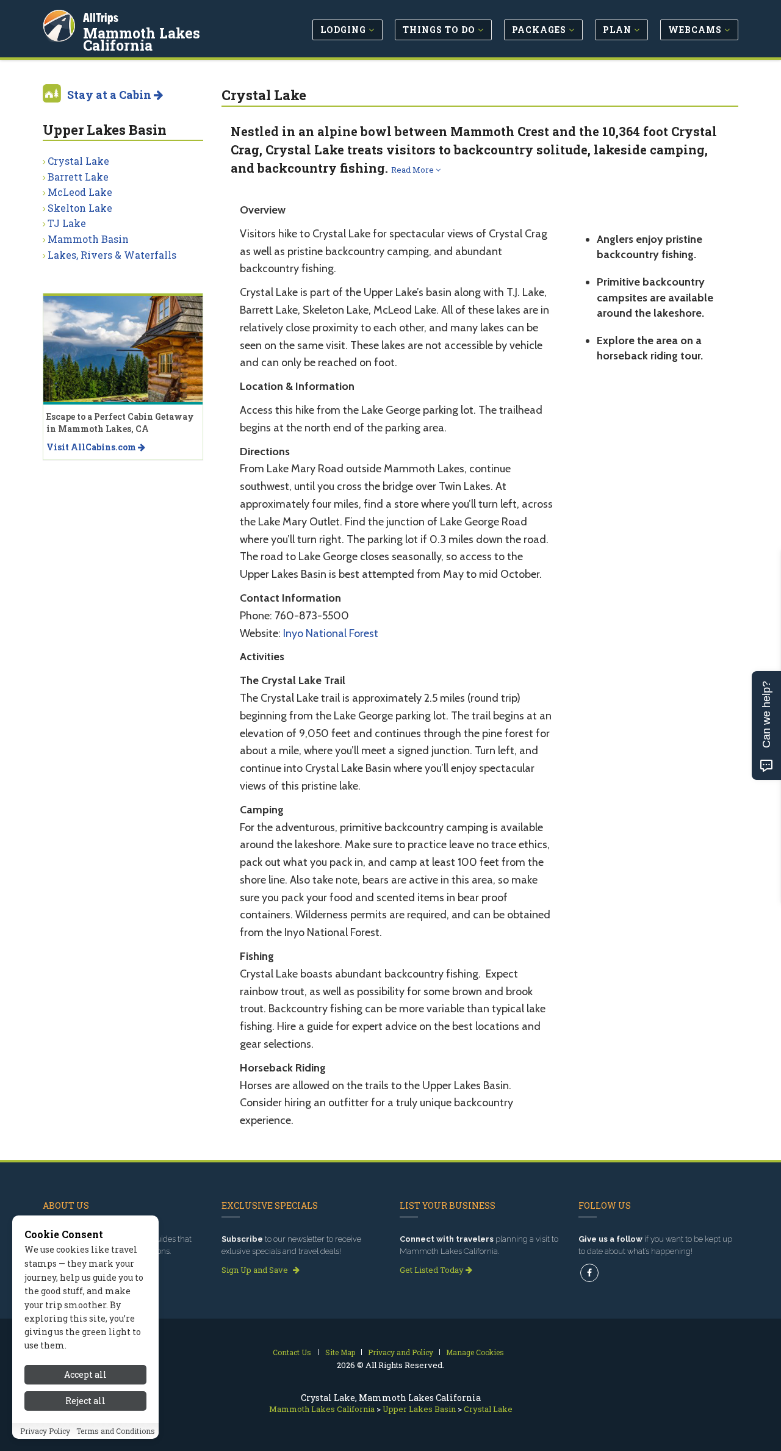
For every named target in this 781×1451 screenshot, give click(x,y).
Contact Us (292, 1352)
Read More (413, 169)
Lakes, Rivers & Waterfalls (112, 254)
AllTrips (100, 17)
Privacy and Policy (400, 1352)
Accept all (85, 1374)
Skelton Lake (80, 207)
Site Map (340, 1352)
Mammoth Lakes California (141, 39)
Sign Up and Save (255, 1269)
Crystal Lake (78, 160)
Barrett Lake (78, 176)
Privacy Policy (45, 1431)
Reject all (85, 1400)
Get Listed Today (433, 1269)
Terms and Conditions (115, 1431)
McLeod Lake (80, 191)
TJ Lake (67, 223)
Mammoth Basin (88, 238)
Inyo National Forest (330, 633)
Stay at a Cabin (110, 94)
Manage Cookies (475, 1352)
